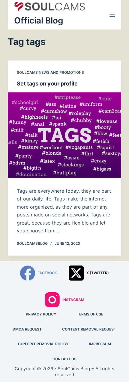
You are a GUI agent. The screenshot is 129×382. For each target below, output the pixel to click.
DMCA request (27, 329)
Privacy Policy (41, 314)
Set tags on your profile (47, 83)
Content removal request (89, 329)
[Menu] (112, 14)
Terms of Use (90, 314)
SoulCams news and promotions (50, 72)
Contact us (64, 359)
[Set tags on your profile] (64, 135)
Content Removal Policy (43, 344)
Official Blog (38, 20)
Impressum (100, 344)
